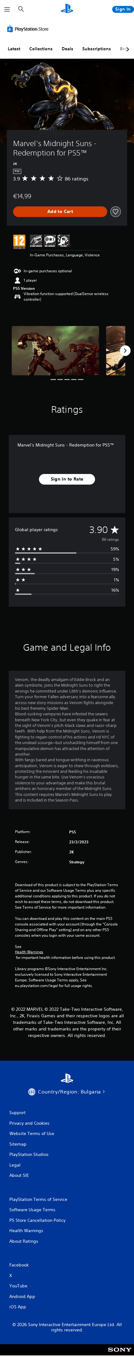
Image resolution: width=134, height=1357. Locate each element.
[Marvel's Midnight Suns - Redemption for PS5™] (55, 350)
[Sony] (120, 1354)
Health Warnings (29, 952)
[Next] (125, 350)
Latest (14, 49)
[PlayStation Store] (29, 29)
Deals (67, 49)
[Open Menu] (7, 9)
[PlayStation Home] (67, 9)
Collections (41, 49)
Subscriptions (96, 49)
